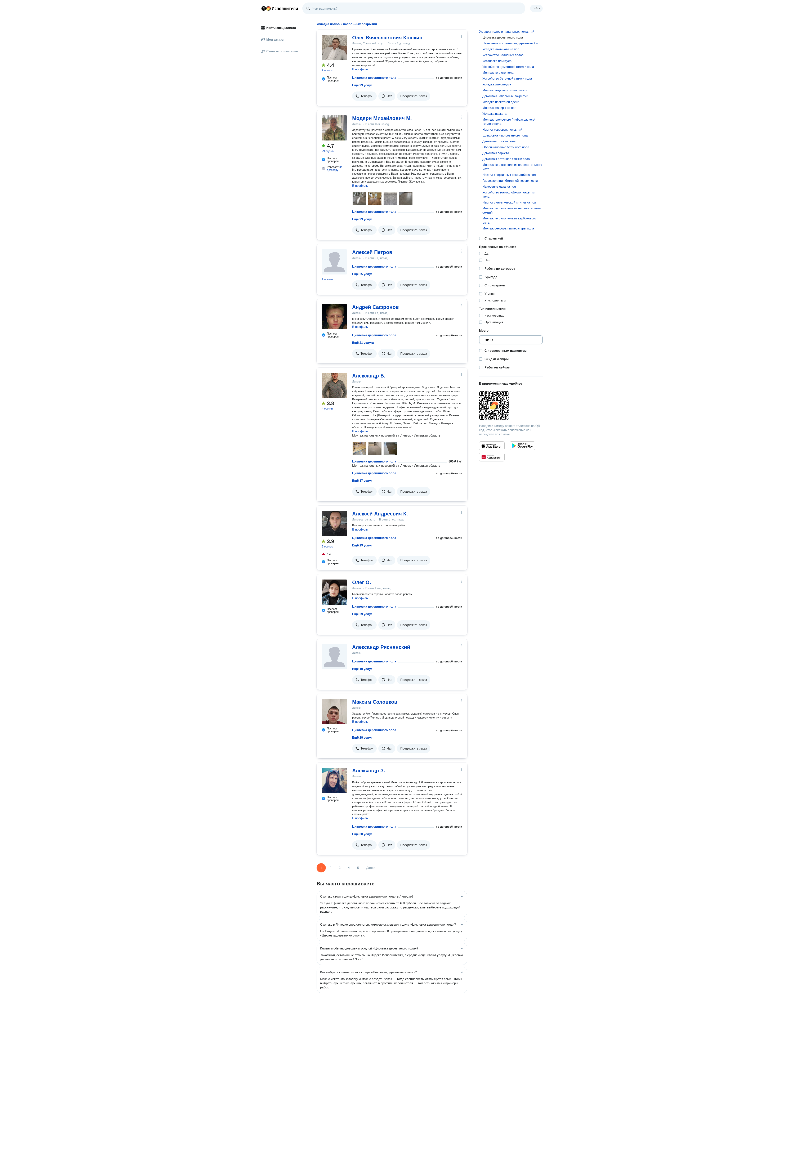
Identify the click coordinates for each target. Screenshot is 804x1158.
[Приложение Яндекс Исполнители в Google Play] (522, 445)
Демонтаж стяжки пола (498, 141)
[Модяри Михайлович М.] (334, 127)
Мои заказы (275, 39)
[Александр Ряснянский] (334, 656)
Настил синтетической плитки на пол (509, 202)
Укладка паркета (494, 113)
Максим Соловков (374, 702)
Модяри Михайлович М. (382, 118)
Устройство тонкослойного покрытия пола (508, 194)
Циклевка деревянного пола (374, 77)
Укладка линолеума (496, 84)
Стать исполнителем (282, 51)
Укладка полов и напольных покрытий (506, 31)
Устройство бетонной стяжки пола (507, 78)
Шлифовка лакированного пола (505, 135)
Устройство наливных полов (502, 55)
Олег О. (361, 582)
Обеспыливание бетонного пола (505, 147)
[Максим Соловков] (334, 711)
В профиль (360, 69)
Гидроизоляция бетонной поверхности (510, 180)
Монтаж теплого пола (497, 72)
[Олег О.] (334, 592)
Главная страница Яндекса (263, 8)
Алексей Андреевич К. (380, 514)
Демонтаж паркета (495, 153)
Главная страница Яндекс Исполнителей (279, 8)
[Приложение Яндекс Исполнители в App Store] (492, 445)
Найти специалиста (281, 28)
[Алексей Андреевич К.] (334, 523)
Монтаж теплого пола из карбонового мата (509, 220)
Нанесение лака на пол (499, 186)
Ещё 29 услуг (362, 85)
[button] (364, 96)
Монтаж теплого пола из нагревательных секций (512, 210)
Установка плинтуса (497, 61)
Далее (370, 867)
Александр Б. (368, 376)
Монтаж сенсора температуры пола (508, 228)
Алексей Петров (372, 252)
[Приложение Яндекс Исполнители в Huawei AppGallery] (492, 457)
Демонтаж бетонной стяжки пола (506, 159)
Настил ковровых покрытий (502, 129)
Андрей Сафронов (375, 307)
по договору (334, 168)
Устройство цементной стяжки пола (508, 66)
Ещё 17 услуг (362, 480)
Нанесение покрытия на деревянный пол (511, 43)
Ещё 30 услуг (362, 834)
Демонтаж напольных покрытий (505, 96)
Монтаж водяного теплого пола (504, 90)
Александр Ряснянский (381, 647)
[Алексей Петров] (334, 261)
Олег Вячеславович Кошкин (387, 37)
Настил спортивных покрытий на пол (509, 174)
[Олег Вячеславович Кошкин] (334, 47)
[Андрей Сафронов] (334, 316)
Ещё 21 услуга (363, 342)
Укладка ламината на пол (500, 49)
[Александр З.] (334, 780)
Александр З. (368, 770)
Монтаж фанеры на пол (499, 107)
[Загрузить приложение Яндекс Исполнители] (511, 405)
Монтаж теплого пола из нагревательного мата (512, 167)
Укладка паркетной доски (500, 102)
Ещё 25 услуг (362, 274)
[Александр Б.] (334, 385)
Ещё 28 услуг (362, 737)
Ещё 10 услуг (362, 669)
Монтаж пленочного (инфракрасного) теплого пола (509, 121)
